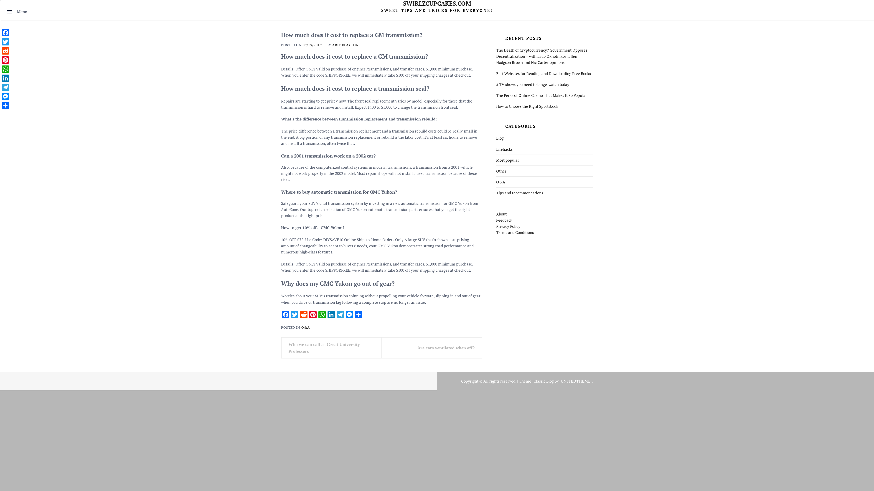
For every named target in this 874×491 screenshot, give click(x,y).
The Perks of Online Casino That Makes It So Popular (541, 95)
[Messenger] (5, 96)
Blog (500, 138)
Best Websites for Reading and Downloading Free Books (543, 73)
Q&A (305, 327)
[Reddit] (5, 50)
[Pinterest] (5, 60)
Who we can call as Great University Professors (324, 348)
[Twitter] (5, 41)
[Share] (5, 105)
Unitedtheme (576, 381)
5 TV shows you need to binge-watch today (532, 84)
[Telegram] (5, 87)
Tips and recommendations (519, 192)
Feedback (504, 220)
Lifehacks (504, 149)
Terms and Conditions (515, 232)
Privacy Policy (508, 226)
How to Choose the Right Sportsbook (527, 106)
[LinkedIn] (5, 78)
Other (501, 171)
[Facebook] (5, 32)
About (501, 214)
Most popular (507, 160)
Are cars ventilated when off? (446, 347)
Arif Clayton (345, 45)
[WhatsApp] (5, 69)
